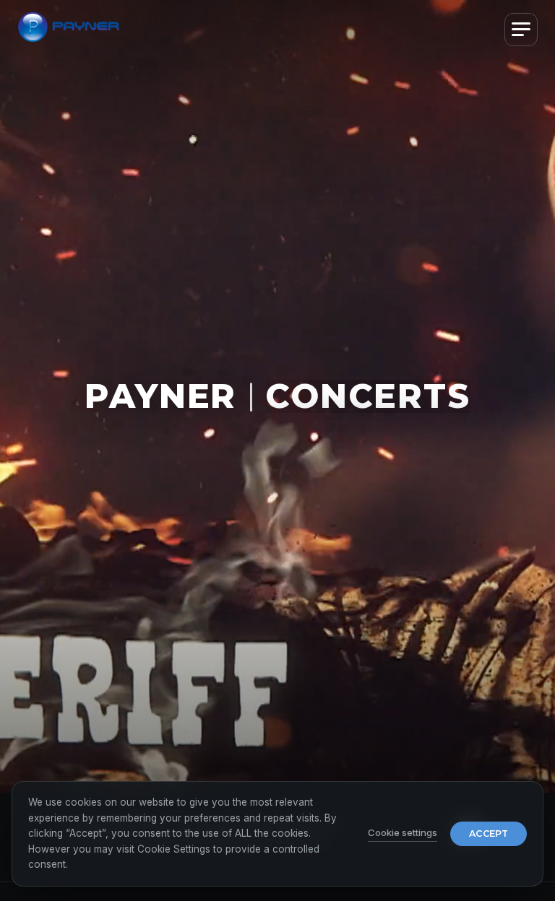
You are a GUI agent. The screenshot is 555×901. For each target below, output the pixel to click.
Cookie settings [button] (402, 832)
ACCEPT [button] (488, 833)
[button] (521, 29)
